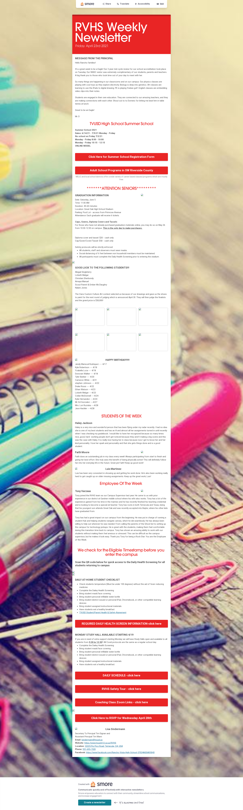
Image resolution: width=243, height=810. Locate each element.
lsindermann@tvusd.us (92, 740)
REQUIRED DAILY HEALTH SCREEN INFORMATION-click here (121, 623)
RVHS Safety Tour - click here (121, 689)
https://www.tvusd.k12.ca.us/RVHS (100, 743)
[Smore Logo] (87, 4)
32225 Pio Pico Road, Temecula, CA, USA (104, 746)
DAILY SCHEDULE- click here (121, 675)
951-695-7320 (89, 749)
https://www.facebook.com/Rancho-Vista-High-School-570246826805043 (120, 752)
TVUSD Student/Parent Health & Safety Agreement (102, 612)
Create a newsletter (94, 802)
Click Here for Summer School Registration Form (121, 157)
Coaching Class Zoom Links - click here (121, 702)
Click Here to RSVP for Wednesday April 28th (121, 718)
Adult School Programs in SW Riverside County (121, 170)
